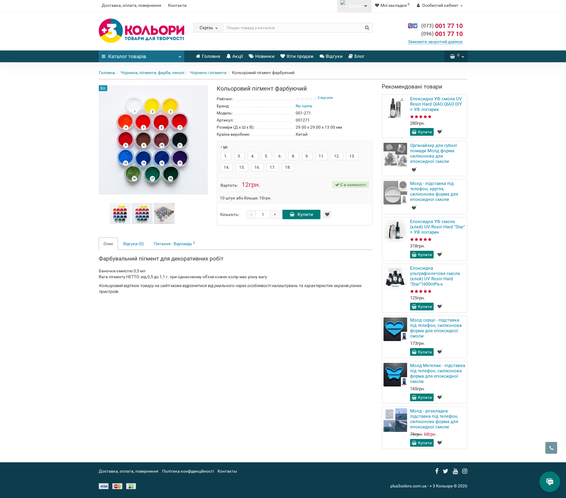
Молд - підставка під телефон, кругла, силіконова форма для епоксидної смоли (434, 191)
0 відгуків (325, 98)
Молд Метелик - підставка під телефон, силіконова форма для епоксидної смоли (437, 373)
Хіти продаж (300, 56)
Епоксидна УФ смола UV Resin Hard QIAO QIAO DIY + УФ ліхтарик (436, 104)
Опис (108, 243)
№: (225, 147)
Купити (305, 214)
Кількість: (229, 214)
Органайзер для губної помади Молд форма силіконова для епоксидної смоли (433, 153)
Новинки (264, 56)
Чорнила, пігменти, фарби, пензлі (152, 72)
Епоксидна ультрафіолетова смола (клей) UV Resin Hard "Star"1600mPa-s (435, 276)
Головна (211, 56)
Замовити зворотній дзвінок (435, 41)
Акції (237, 56)
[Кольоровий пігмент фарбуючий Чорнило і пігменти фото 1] (142, 213)
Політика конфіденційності (188, 471)
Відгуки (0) (133, 243)
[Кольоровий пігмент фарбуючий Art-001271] (120, 213)
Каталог (127, 56)
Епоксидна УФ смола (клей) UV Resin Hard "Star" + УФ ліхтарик (437, 227)
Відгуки (334, 56)
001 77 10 (442, 26)
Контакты (227, 471)
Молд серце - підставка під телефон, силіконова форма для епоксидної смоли (436, 328)
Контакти (177, 5)
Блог (359, 56)
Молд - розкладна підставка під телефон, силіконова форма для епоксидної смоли (434, 419)
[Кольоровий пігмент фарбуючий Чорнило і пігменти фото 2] (164, 213)
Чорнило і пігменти (208, 72)
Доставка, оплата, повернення (131, 5)
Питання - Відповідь (174, 243)
